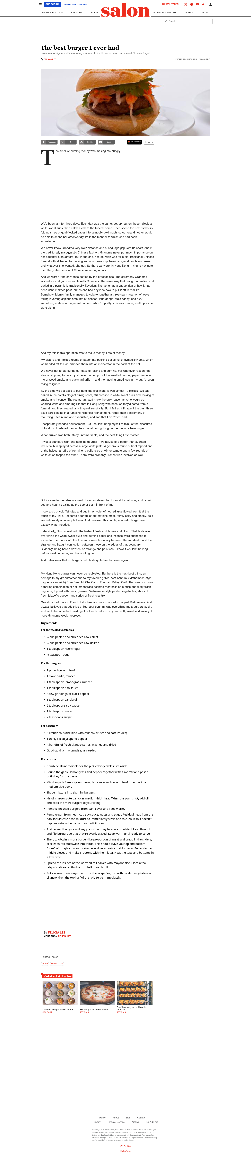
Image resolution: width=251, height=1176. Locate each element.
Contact (141, 1118)
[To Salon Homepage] (125, 10)
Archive (135, 1122)
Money (188, 13)
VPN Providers (125, 1146)
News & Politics (52, 13)
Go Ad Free (152, 1122)
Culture (77, 13)
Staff (128, 1118)
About (116, 1118)
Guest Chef (57, 964)
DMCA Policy (125, 1151)
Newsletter (170, 4)
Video (205, 13)
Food (94, 13)
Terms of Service (116, 1122)
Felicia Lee (50, 59)
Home (102, 1118)
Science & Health (164, 13)
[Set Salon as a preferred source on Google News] (134, 142)
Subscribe (52, 4)
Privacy (97, 1122)
